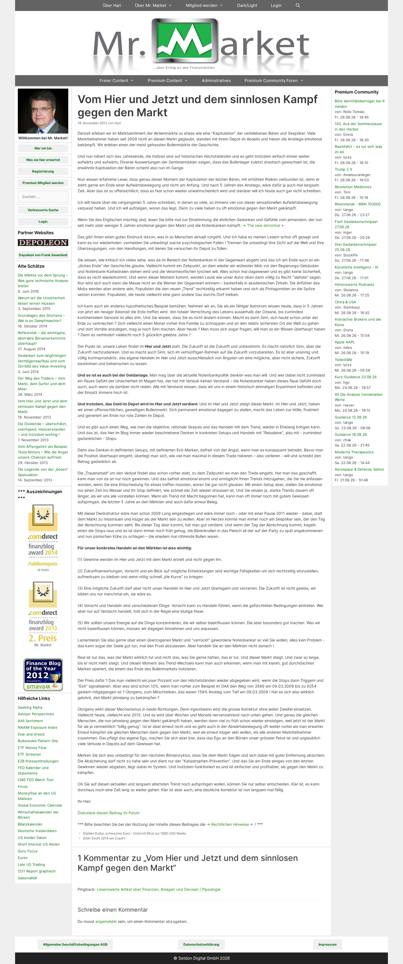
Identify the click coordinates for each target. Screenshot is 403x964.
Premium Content (165, 80)
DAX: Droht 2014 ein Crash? (104, 838)
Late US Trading (31, 864)
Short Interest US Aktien (39, 844)
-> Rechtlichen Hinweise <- (230, 824)
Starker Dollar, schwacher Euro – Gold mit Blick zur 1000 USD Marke (134, 833)
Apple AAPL (345, 342)
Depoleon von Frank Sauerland (43, 255)
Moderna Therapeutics (354, 452)
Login (276, 5)
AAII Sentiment (30, 721)
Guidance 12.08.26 (351, 417)
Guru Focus (28, 851)
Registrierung (43, 171)
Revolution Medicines (353, 187)
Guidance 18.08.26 (351, 434)
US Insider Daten (32, 837)
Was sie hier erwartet (43, 160)
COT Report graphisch (37, 871)
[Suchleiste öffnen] (297, 5)
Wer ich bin (43, 148)
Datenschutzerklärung (201, 944)
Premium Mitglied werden (43, 183)
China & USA (345, 302)
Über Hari (112, 5)
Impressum (328, 944)
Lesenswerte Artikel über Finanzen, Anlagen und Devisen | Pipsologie (158, 889)
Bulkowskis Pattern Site (38, 741)
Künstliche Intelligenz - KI (356, 267)
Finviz (23, 786)
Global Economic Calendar (40, 805)
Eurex (23, 857)
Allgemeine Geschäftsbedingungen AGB (75, 944)
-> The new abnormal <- (263, 225)
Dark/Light (247, 5)
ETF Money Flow (32, 747)
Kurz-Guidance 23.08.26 (356, 377)
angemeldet (106, 921)
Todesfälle (343, 359)
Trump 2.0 (343, 169)
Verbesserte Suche (43, 210)
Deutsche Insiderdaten (37, 831)
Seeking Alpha (30, 707)
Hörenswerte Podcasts (354, 284)
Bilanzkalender (30, 824)
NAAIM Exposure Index (37, 727)
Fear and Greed (31, 734)
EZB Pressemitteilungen (38, 761)
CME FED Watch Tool (35, 780)
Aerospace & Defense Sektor (359, 469)
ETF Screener (29, 754)
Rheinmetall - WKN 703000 (358, 204)
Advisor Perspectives (36, 714)
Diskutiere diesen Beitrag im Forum (109, 812)
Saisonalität (27, 878)
